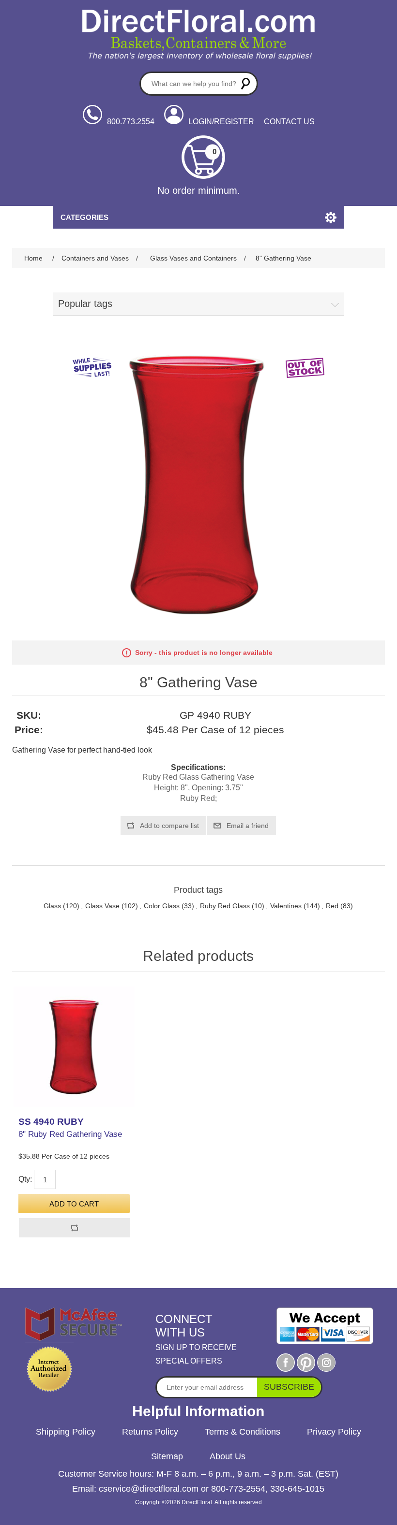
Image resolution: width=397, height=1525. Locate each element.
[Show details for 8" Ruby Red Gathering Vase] (74, 1047)
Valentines (286, 906)
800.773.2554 (130, 121)
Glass (52, 906)
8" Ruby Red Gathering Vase (70, 1134)
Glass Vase (102, 906)
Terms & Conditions (242, 1432)
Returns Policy (150, 1432)
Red (332, 906)
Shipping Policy (65, 1432)
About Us (227, 1456)
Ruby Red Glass (225, 906)
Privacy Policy (334, 1432)
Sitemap (167, 1456)
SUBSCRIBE (289, 1387)
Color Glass (162, 906)
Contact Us (289, 121)
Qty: (25, 1179)
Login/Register (221, 121)
